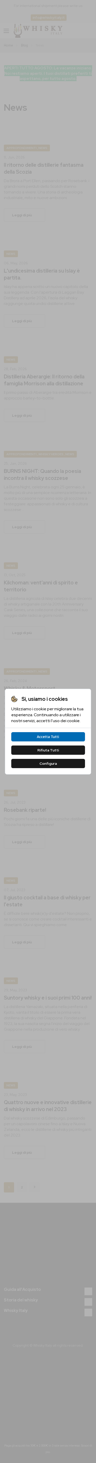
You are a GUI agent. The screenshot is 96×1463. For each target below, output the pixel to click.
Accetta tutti (48, 736)
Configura (48, 763)
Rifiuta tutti (48, 750)
